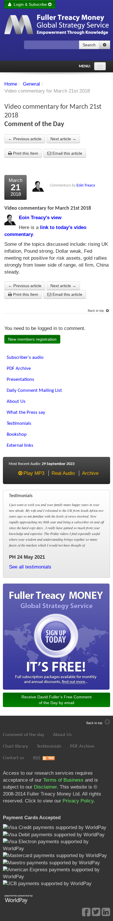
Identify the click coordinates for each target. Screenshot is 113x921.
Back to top (96, 310)
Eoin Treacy (85, 185)
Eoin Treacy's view (40, 217)
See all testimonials (30, 567)
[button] (104, 44)
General (31, 84)
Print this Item (25, 153)
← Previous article (24, 138)
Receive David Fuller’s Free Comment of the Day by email (56, 700)
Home (10, 84)
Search (89, 45)
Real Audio (63, 473)
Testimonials (49, 746)
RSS (36, 758)
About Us (62, 734)
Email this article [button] (66, 153)
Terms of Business (63, 780)
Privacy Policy (78, 801)
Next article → (63, 138)
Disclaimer (45, 787)
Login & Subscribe (29, 4)
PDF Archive (82, 746)
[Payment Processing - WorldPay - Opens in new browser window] (23, 898)
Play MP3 (33, 473)
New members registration (32, 339)
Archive (90, 473)
